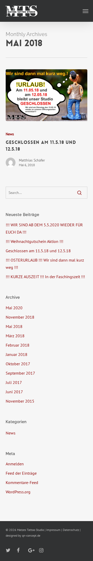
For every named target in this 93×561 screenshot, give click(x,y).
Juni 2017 (14, 391)
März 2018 (15, 335)
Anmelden (15, 463)
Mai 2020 (14, 307)
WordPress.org (18, 491)
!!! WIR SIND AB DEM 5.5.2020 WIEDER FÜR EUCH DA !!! (44, 228)
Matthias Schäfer (32, 160)
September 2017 (20, 373)
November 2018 (20, 317)
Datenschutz (71, 530)
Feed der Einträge (21, 473)
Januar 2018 (16, 354)
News (10, 134)
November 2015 (20, 401)
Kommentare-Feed (22, 482)
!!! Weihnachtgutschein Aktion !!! (34, 241)
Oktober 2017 (18, 363)
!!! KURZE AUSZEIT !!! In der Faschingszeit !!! (45, 276)
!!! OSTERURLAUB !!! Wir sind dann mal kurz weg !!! (45, 263)
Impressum (53, 530)
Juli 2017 (14, 382)
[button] (85, 10)
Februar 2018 (17, 345)
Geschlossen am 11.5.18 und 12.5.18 (38, 250)
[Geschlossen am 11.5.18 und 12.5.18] (47, 95)
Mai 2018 (14, 326)
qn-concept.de (31, 535)
